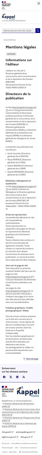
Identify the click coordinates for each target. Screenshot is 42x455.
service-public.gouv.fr (24, 432)
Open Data (13, 452)
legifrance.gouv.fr (9, 437)
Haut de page (32, 358)
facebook (4, 377)
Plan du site (5, 443)
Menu (38, 3)
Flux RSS (23, 377)
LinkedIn (17, 377)
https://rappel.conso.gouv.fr (18, 276)
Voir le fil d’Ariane (10, 40)
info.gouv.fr (6, 432)
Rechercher (37, 30)
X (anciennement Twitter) (10, 377)
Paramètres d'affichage (30, 452)
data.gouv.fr (25, 437)
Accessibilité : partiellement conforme (24, 443)
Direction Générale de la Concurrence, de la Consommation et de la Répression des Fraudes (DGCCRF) (21, 412)
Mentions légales (7, 448)
